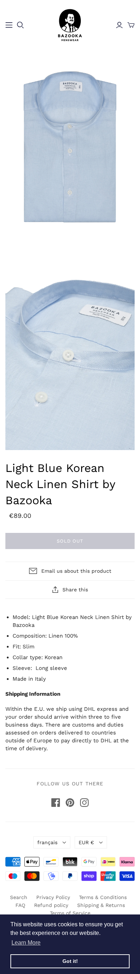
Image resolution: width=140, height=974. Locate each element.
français (47, 842)
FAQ (20, 905)
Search (18, 897)
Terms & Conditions (103, 897)
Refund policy (51, 905)
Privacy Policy (53, 897)
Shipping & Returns (101, 905)
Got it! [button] (70, 961)
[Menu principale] (9, 25)
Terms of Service (70, 913)
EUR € (86, 842)
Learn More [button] (26, 943)
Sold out (70, 541)
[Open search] (20, 25)
